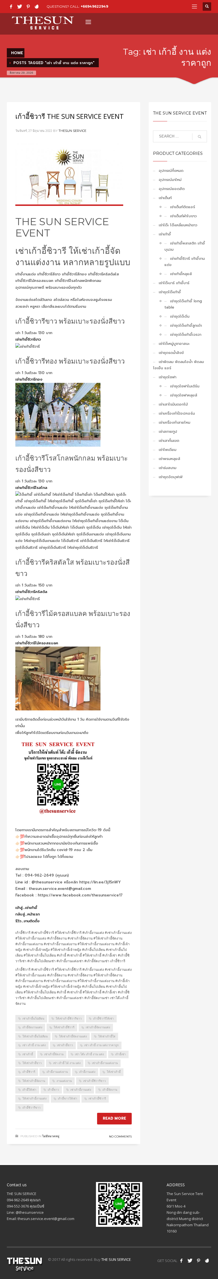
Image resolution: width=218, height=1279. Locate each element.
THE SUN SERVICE (116, 1259)
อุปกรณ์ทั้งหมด (171, 170)
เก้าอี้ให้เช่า (29, 1090)
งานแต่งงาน (64, 1081)
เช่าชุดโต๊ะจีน (179, 316)
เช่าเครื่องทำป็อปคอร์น (177, 413)
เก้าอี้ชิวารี (28, 1072)
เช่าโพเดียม (167, 449)
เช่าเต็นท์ (165, 197)
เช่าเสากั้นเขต (169, 440)
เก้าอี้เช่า (120, 1054)
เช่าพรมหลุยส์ (169, 458)
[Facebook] (11, 6)
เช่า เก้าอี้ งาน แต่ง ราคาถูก (101, 1045)
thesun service (72, 131)
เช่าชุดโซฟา (167, 377)
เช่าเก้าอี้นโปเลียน (33, 1018)
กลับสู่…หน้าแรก (27, 914)
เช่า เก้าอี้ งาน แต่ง (34, 1045)
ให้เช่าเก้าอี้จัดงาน (33, 1081)
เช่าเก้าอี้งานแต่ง (80, 1090)
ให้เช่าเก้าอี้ (114, 1072)
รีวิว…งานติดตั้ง (27, 921)
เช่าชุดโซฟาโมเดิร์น (184, 386)
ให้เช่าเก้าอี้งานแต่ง (34, 1098)
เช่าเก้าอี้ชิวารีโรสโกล (31, 487)
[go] (199, 137)
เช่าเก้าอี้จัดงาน (54, 1054)
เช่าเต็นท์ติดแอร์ (182, 207)
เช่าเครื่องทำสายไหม (174, 422)
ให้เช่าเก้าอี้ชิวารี (64, 1027)
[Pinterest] (28, 6)
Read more (114, 1118)
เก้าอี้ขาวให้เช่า (67, 1098)
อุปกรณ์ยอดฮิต (172, 188)
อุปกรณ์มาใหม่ (170, 179)
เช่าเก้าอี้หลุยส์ (181, 274)
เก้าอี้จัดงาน (109, 1090)
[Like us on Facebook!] (181, 1260)
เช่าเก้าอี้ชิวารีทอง (28, 379)
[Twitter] (19, 6)
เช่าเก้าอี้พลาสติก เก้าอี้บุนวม (184, 246)
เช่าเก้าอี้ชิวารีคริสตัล (31, 591)
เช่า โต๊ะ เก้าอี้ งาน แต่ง (89, 1054)
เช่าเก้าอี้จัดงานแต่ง (98, 1027)
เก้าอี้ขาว (53, 1090)
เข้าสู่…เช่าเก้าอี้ (26, 907)
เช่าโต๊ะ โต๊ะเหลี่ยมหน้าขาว (178, 225)
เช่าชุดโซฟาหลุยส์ (183, 395)
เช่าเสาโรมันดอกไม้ (173, 404)
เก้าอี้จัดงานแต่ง (32, 1027)
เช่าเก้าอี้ (27, 1054)
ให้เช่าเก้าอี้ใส (106, 1036)
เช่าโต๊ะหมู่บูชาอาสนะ (174, 343)
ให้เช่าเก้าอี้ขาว (32, 1063)
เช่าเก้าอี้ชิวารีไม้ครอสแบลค (36, 643)
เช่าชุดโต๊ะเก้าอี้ (170, 292)
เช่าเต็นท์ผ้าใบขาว (183, 216)
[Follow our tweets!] (190, 1260)
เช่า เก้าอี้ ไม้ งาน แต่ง (67, 1063)
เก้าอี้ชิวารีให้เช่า (103, 1018)
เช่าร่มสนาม (167, 467)
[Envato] (36, 6)
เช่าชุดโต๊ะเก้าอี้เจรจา (185, 334)
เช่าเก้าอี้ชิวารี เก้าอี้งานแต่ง (184, 261)
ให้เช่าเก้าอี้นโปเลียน (35, 1036)
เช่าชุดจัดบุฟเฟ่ (171, 477)
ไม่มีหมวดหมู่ (50, 1136)
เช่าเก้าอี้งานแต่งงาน (105, 1063)
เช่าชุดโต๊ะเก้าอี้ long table (183, 304)
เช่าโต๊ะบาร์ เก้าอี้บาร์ (174, 283)
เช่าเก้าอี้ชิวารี (97, 1098)
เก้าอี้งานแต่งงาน (57, 1072)
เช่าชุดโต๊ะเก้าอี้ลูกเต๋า (186, 325)
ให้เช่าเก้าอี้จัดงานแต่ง (73, 1036)
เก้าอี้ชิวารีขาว (31, 1107)
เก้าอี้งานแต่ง (87, 1072)
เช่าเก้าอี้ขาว (65, 1045)
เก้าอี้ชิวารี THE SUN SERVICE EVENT (69, 116)
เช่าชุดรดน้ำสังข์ (171, 352)
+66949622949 (94, 6)
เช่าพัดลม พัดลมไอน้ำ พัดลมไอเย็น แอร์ (178, 365)
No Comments (120, 1136)
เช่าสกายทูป (168, 431)
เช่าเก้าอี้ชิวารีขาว (28, 339)
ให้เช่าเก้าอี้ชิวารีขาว (69, 1018)
